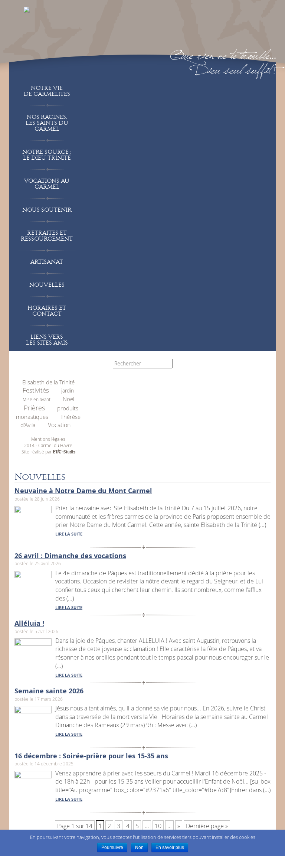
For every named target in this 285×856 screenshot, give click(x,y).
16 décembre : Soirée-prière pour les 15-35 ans (91, 756)
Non (139, 847)
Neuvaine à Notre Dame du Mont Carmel (83, 490)
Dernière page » (207, 826)
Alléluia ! (29, 623)
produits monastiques (47, 412)
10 (158, 826)
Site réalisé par (37, 452)
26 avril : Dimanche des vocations (70, 555)
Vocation (59, 425)
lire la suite (68, 534)
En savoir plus (169, 847)
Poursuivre (112, 847)
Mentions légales (48, 439)
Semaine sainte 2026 (48, 691)
